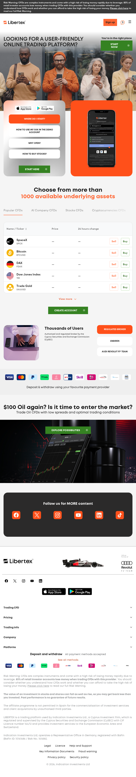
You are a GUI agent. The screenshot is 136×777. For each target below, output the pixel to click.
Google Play (45, 108)
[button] (130, 22)
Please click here (119, 8)
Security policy (79, 757)
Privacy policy (57, 757)
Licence (60, 746)
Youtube (32, 583)
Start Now (114, 45)
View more (65, 298)
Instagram (24, 583)
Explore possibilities (66, 430)
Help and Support (80, 746)
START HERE (32, 169)
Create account (65, 311)
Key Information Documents (56, 751)
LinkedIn (41, 583)
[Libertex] (15, 22)
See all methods (68, 660)
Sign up (110, 22)
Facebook (7, 583)
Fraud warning (87, 751)
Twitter (15, 583)
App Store (24, 108)
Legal (47, 746)
